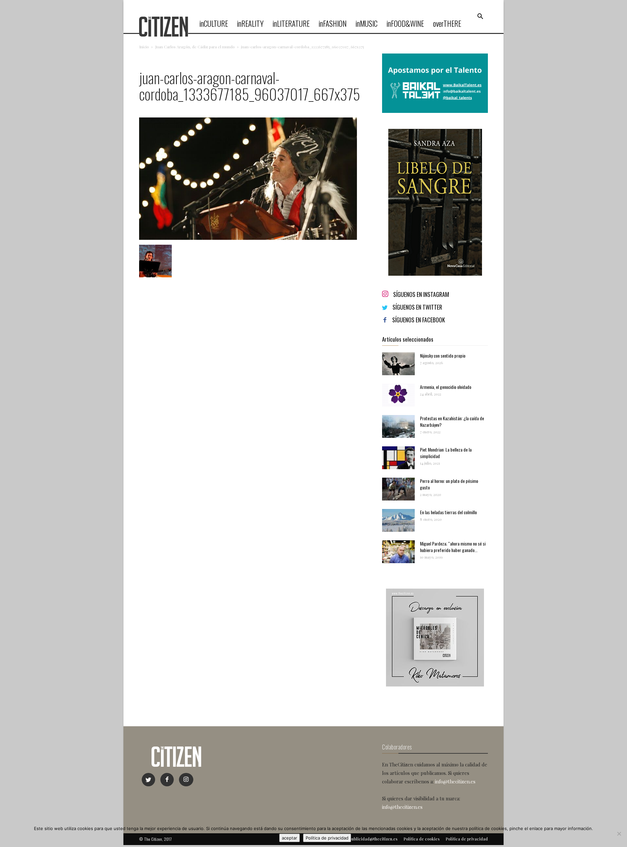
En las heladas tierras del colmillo (448, 512)
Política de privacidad (327, 837)
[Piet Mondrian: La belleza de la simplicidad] (398, 457)
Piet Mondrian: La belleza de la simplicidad (446, 452)
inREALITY (250, 23)
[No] (619, 833)
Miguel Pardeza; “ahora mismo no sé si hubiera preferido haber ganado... (453, 546)
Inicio (144, 46)
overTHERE (447, 23)
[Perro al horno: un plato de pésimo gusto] (398, 489)
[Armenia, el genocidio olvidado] (398, 395)
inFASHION (332, 23)
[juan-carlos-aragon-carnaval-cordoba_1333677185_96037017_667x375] (248, 238)
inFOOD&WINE (405, 23)
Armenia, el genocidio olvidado (445, 386)
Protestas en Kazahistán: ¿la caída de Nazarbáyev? (452, 421)
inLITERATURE (291, 23)
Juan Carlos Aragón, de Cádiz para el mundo (195, 46)
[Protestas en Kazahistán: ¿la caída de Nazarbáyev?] (398, 426)
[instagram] (186, 779)
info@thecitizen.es (455, 781)
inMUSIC (367, 23)
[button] (480, 16)
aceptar (289, 837)
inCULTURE (214, 23)
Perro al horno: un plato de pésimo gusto (449, 484)
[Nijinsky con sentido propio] (398, 363)
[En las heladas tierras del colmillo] (398, 520)
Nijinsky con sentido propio (442, 355)
